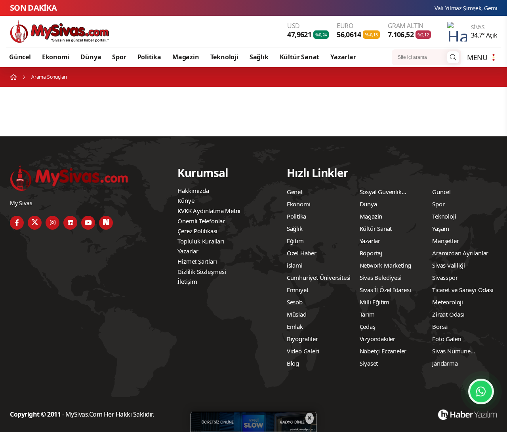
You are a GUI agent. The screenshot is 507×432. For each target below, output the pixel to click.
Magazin (185, 57)
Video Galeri (303, 351)
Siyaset (369, 363)
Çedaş (367, 326)
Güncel (20, 57)
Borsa (440, 326)
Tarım (367, 314)
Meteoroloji (447, 302)
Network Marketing (386, 265)
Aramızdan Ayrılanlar (460, 253)
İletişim (187, 281)
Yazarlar (343, 57)
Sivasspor (444, 277)
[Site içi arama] (453, 57)
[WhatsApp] (481, 391)
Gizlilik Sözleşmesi (201, 271)
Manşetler (445, 241)
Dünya (90, 57)
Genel (294, 192)
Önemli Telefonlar (201, 221)
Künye (185, 200)
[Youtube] (88, 223)
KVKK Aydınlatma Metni (208, 211)
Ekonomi (56, 57)
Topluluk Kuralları (200, 241)
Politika (149, 57)
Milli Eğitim (375, 302)
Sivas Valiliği (448, 265)
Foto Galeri (446, 339)
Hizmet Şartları (197, 261)
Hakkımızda (193, 190)
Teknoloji (224, 57)
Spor (119, 57)
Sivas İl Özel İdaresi (385, 290)
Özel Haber (301, 253)
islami (295, 265)
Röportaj (371, 253)
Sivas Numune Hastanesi (451, 352)
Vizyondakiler (377, 339)
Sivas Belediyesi (381, 277)
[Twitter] (35, 223)
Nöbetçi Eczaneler (383, 351)
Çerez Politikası (197, 231)
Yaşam (440, 228)
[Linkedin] (70, 223)
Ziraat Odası (448, 314)
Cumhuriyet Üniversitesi (319, 277)
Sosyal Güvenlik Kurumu (381, 193)
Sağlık (259, 57)
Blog (293, 363)
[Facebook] (17, 223)
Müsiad (297, 314)
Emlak (295, 326)
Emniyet (298, 290)
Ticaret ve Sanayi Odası (462, 290)
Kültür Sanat (300, 57)
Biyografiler (302, 339)
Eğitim (295, 241)
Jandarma (444, 363)
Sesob (295, 302)
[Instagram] (52, 223)
